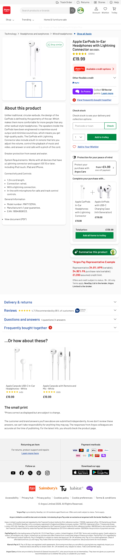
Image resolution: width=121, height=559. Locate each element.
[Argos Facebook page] (21, 473)
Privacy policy (44, 497)
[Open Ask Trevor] (80, 10)
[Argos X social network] (30, 473)
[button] (54, 44)
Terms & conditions (106, 497)
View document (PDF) (15, 219)
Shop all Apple (84, 33)
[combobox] (45, 10)
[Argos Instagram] (47, 473)
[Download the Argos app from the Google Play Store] (100, 474)
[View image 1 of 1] (34, 89)
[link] (94, 99)
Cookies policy (61, 497)
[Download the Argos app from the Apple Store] (81, 474)
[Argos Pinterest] (38, 473)
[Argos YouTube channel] (13, 473)
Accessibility (11, 497)
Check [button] (110, 125)
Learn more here (30, 453)
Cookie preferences (82, 497)
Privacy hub (27, 497)
